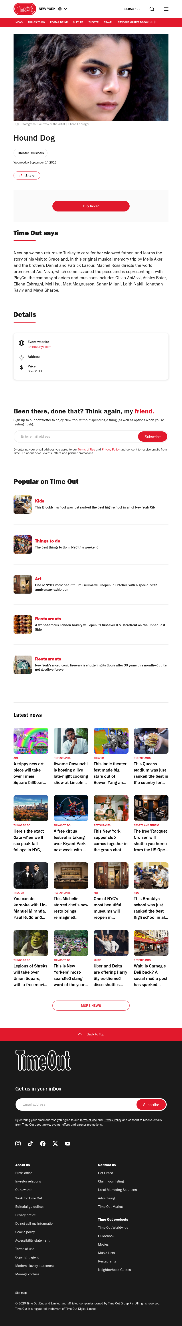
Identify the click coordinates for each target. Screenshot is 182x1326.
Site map (21, 1293)
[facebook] (43, 1143)
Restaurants (107, 1262)
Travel (108, 22)
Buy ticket (91, 206)
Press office (23, 1173)
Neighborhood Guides (114, 1270)
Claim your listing (111, 1182)
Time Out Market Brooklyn (135, 22)
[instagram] (18, 1143)
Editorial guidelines (29, 1207)
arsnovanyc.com (39, 347)
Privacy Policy (111, 450)
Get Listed (105, 1173)
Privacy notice (25, 1215)
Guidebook (106, 1236)
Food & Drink (59, 22)
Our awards (23, 1190)
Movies (103, 1245)
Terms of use (24, 1249)
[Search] (152, 9)
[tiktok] (30, 1143)
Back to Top (95, 1035)
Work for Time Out (28, 1198)
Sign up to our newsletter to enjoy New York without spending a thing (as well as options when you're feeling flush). (89, 423)
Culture (78, 22)
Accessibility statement (32, 1241)
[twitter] (55, 1143)
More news (91, 1006)
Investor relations (28, 1182)
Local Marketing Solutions (117, 1190)
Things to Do (36, 22)
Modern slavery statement (34, 1266)
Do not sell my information (35, 1224)
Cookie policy (25, 1232)
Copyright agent (27, 1258)
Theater (94, 22)
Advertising (106, 1198)
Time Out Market (110, 1207)
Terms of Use (86, 450)
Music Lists (106, 1253)
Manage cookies (27, 1274)
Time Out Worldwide (113, 1228)
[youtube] (67, 1143)
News (19, 22)
